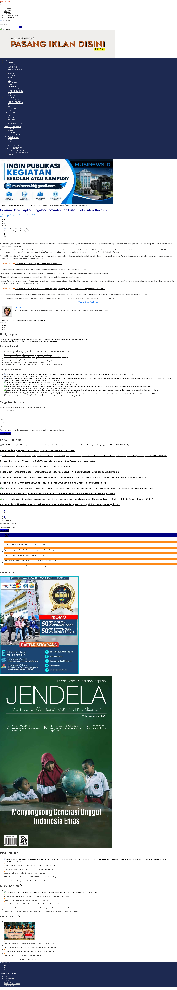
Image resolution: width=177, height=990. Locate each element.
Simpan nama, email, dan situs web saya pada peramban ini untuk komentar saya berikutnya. (33, 430)
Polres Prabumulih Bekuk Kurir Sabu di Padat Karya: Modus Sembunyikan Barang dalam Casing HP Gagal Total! (42, 396)
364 (5, 518)
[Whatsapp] (5, 225)
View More (4, 530)
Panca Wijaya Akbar (17, 320)
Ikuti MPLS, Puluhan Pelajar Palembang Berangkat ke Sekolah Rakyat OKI (29, 951)
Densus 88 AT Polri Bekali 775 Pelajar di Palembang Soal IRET (25, 959)
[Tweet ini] (5, 222)
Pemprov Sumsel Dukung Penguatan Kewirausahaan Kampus (25, 359)
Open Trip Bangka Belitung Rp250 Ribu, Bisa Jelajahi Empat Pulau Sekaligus (30, 550)
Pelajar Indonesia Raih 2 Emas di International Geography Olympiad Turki (29, 944)
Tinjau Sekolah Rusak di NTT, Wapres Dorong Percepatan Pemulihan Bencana (30, 947)
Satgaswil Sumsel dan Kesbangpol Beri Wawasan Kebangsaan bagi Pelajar (30, 361)
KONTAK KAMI (9, 986)
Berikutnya (7, 520)
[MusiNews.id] (5, 21)
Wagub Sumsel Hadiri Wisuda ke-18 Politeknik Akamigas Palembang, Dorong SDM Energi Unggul (36, 351)
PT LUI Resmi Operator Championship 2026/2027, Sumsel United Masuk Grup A (31, 560)
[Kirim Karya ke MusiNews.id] (88, 302)
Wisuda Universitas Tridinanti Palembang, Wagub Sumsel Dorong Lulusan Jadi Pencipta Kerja (36, 357)
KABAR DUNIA (4, 216)
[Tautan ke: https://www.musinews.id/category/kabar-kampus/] (20, 885)
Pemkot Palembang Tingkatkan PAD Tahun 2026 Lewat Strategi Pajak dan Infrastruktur (33, 380)
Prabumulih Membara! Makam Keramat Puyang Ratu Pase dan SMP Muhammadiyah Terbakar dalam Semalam (42, 384)
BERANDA (7, 976)
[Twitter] (5, 327)
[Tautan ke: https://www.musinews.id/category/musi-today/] (18, 852)
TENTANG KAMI (9, 978)
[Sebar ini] (4, 220)
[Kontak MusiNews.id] (57, 57)
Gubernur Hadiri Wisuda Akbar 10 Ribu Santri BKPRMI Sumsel (24, 353)
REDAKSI (7, 980)
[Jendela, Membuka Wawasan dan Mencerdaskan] (56, 848)
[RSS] (5, 329)
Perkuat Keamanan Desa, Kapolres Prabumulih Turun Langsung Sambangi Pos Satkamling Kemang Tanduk (40, 392)
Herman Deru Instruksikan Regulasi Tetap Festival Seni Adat (24, 363)
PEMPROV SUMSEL (38, 320)
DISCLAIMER (8, 982)
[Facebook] (5, 325)
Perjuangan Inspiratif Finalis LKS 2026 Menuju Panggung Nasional (26, 955)
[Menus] (0, 3)
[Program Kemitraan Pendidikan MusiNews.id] (56, 203)
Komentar (3, 416)
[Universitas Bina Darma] (39, 674)
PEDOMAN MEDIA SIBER (12, 984)
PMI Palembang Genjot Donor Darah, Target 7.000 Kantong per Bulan (27, 376)
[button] (20, 27)
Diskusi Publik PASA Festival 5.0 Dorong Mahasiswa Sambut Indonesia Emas (29, 865)
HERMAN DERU (5, 320)
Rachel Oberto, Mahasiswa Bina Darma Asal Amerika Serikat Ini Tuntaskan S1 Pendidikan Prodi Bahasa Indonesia (43, 339)
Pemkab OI (28, 320)
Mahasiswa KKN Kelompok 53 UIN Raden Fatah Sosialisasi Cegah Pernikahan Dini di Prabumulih (36, 908)
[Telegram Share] (5, 223)
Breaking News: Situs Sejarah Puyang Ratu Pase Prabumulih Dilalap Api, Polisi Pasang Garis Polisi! (37, 388)
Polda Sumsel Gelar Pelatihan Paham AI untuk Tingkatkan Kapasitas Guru (29, 566)
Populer (6, 534)
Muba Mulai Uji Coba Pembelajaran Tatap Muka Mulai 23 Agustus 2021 (29, 341)
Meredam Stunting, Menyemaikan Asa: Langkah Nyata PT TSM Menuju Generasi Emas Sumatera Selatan (39, 881)
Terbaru (6, 536)
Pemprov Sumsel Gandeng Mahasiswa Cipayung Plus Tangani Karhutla (28, 355)
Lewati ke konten (5, 1)
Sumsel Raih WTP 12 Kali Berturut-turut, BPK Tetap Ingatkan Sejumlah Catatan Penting (33, 365)
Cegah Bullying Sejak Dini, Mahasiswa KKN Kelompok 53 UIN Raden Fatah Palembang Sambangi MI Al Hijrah (41, 912)
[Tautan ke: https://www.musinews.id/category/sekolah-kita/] (18, 916)
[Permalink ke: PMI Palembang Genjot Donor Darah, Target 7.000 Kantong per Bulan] (68, 374)
